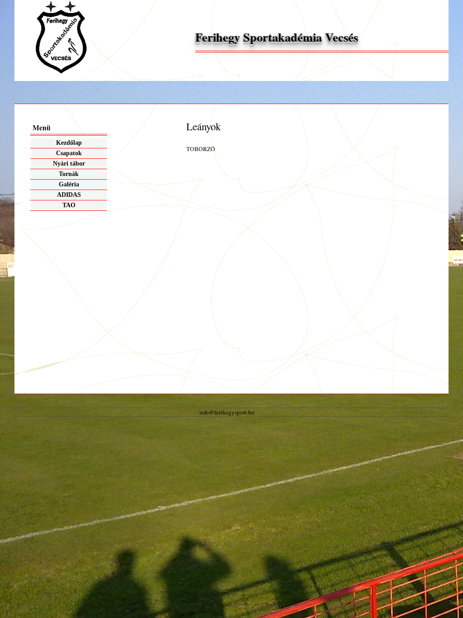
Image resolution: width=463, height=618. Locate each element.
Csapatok (69, 153)
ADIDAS (69, 194)
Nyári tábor (69, 163)
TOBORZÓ (200, 149)
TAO (69, 205)
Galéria (69, 184)
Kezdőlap (69, 142)
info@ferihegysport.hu (227, 412)
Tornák (69, 174)
